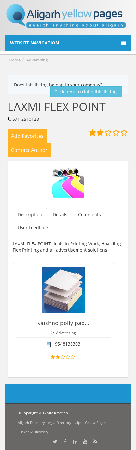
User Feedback (33, 228)
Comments (89, 215)
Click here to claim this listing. (86, 92)
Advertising (37, 60)
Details (60, 215)
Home (15, 60)
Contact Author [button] (29, 150)
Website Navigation (34, 43)
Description (30, 215)
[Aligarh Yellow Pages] (66, 18)
